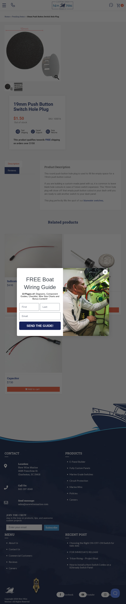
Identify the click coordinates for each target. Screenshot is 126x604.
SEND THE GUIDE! (40, 325)
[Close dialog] (105, 272)
